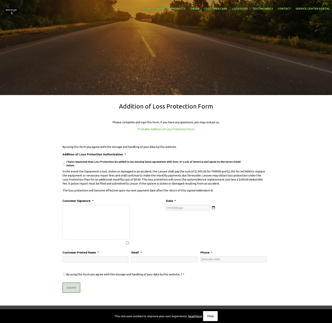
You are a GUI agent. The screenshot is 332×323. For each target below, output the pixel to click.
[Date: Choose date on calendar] (213, 208)
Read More (195, 316)
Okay (210, 316)
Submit (71, 287)
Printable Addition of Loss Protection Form (166, 129)
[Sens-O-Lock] (11, 8)
